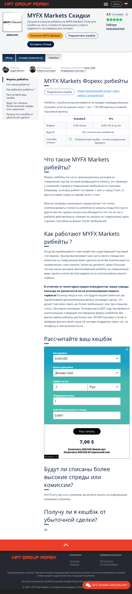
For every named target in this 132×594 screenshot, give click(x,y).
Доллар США (64, 373)
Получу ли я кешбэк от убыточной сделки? (19, 116)
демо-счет (12, 34)
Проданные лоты (64, 395)
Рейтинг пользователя (115, 26)
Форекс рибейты (17, 79)
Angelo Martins (17, 70)
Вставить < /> (51, 456)
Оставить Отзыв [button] (40, 44)
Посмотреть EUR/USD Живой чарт (87, 449)
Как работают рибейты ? (20, 89)
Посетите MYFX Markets (45, 35)
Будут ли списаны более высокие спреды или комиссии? (19, 106)
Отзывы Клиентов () (30, 57)
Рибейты (54, 57)
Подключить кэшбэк (81, 35)
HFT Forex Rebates (109, 564)
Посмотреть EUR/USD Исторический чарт (87, 452)
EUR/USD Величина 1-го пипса (70, 409)
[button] (126, 4)
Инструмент (60, 353)
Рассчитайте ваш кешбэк (16, 96)
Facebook (74, 564)
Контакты (75, 561)
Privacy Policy (77, 581)
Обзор (9, 57)
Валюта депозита (63, 367)
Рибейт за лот (61, 381)
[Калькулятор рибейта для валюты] (127, 349)
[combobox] (104, 387)
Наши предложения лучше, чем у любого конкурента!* (98, 93)
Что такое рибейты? (18, 84)
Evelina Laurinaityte (46, 70)
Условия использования (63, 587)
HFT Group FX (106, 561)
